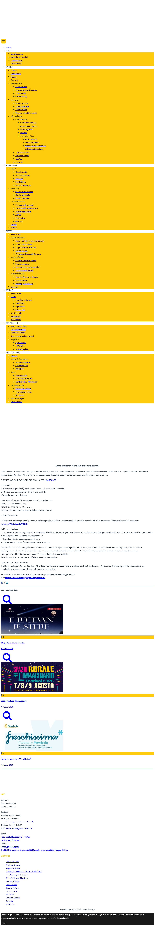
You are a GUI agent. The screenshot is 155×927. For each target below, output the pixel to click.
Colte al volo (16, 73)
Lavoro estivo (21, 109)
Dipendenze (20, 306)
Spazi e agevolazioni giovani (22, 336)
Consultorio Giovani (24, 300)
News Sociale (16, 293)
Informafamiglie (17, 398)
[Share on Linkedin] (7, 583)
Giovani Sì (10, 894)
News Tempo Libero (19, 326)
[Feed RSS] (7, 18)
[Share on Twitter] (4, 583)
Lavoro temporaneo (24, 244)
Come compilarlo (32, 142)
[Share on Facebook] (2, 583)
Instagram (6, 840)
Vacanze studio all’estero (26, 260)
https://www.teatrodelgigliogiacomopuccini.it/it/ (25, 577)
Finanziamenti (21, 93)
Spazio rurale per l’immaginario (14, 701)
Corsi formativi (22, 365)
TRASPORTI (20, 346)
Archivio (9, 453)
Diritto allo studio (23, 195)
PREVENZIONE (21, 375)
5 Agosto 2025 (12, 456)
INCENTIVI (20, 369)
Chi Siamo (10, 3)
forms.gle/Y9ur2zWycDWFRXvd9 (14, 524)
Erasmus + (10, 904)
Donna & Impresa (23, 362)
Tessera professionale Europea (28, 254)
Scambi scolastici (22, 264)
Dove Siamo (11, 7)
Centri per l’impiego (28, 123)
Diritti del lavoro (22, 155)
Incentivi (19, 162)
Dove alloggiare (22, 349)
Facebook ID (17, 837)
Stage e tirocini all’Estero (26, 247)
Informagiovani (26, 129)
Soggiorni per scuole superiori (28, 267)
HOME (8, 47)
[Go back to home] (8, 33)
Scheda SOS (20, 310)
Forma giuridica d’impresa (26, 90)
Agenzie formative (23, 185)
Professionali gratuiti (24, 205)
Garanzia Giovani (13, 898)
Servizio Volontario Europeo (27, 277)
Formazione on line (23, 211)
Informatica (20, 218)
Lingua (18, 214)
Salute (13, 296)
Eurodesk (14, 287)
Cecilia (8, 450)
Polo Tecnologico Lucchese (17, 875)
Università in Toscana (24, 191)
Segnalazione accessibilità (43, 850)
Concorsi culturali (18, 333)
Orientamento (16, 60)
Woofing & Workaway (24, 283)
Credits (4, 850)
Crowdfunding (21, 96)
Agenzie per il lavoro (28, 126)
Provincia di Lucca (13, 865)
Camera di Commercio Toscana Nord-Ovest (23, 871)
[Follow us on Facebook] (6, 22)
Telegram (15, 840)
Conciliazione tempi (24, 392)
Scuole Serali (21, 182)
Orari (8, 10)
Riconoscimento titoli (24, 270)
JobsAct (19, 159)
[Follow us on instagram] (7, 28)
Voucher (14, 228)
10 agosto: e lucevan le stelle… (13, 643)
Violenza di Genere (23, 388)
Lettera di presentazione (35, 146)
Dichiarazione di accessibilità (20, 850)
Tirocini (14, 77)
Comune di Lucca (12, 861)
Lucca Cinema (11, 884)
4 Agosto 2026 (7, 707)
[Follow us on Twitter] (7, 25)
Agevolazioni (21, 342)
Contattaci (10, 13)
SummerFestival (12, 888)
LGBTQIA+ (20, 303)
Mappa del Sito (62, 850)
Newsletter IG (16, 64)
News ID (14, 356)
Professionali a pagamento (27, 208)
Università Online (22, 198)
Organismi (20, 395)
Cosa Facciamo (17, 54)
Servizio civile (16, 313)
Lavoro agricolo (22, 103)
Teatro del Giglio (12, 881)
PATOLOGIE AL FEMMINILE (26, 382)
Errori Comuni (31, 139)
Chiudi (3, 923)
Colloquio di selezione (34, 149)
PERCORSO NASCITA (24, 378)
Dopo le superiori (23, 175)
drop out (19, 221)
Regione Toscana (13, 868)
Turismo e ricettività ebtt (26, 113)
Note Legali (13, 846)
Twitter (27, 837)
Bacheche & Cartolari (19, 57)
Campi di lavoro (22, 280)
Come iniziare (21, 86)
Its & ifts (19, 178)
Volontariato (16, 316)
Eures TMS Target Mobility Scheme (30, 241)
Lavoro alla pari (22, 251)
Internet (23, 132)
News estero (16, 234)
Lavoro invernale (22, 106)
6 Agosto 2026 (7, 648)
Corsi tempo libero (18, 329)
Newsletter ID (16, 401)
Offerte (14, 70)
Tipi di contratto (22, 152)
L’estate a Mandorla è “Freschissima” (16, 759)
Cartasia (9, 901)
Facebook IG (6, 837)
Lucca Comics (11, 891)
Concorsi (14, 80)
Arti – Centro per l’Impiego (17, 878)
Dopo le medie (21, 172)
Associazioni (16, 319)
